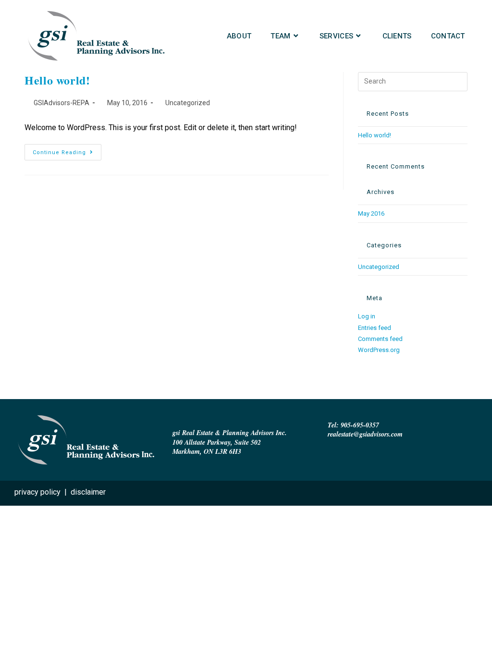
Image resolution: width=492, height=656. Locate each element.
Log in (366, 316)
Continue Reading (67, 150)
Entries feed (374, 327)
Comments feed (380, 338)
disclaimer (88, 492)
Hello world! (57, 80)
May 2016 (371, 213)
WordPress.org (379, 349)
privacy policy (37, 492)
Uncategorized (187, 103)
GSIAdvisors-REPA (61, 103)
